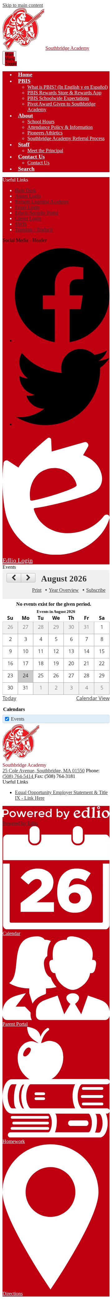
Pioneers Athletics (45, 132)
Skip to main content (22, 5)
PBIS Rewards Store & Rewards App (64, 92)
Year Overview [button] (64, 590)
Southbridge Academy (67, 48)
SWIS (21, 224)
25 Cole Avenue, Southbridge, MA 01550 (43, 770)
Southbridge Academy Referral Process (66, 138)
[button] (24, 81)
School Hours (40, 121)
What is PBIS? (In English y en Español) (67, 87)
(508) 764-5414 (18, 776)
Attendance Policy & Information (60, 127)
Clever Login (28, 218)
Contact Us (38, 162)
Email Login (27, 207)
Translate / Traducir (34, 229)
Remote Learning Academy (42, 201)
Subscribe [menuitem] (95, 590)
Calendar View (93, 698)
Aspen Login (28, 196)
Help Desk (25, 190)
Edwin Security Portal (36, 212)
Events (17, 719)
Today (9, 698)
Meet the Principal (45, 150)
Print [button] (36, 590)
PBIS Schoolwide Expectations (58, 98)
